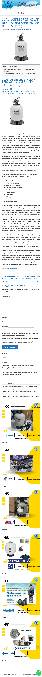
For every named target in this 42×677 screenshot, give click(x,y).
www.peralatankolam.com (10, 134)
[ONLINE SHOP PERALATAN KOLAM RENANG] (21, 4)
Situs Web (5, 326)
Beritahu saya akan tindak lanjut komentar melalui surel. (20, 338)
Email (4, 322)
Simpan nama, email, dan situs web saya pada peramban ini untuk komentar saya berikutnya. (20, 334)
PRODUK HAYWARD (13, 268)
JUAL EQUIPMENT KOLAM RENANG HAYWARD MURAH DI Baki (31, 279)
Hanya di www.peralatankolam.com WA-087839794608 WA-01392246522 (21, 74)
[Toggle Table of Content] (36, 67)
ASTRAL (4, 573)
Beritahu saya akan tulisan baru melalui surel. (16, 343)
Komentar (6, 297)
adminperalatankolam (24, 29)
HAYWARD (5, 442)
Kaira (14, 675)
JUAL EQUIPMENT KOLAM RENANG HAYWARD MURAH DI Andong (11, 279)
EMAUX (4, 486)
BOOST (4, 530)
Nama (4, 317)
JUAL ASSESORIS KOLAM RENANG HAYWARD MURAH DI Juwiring (19, 71)
